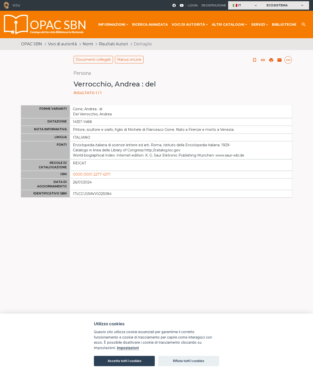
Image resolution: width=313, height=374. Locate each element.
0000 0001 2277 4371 (92, 174)
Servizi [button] (258, 24)
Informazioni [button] (111, 24)
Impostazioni (128, 348)
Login (193, 5)
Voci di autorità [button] (188, 24)
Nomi (88, 44)
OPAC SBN (31, 44)
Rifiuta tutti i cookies (188, 361)
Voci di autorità (62, 44)
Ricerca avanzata (150, 24)
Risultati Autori (113, 44)
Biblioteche (284, 24)
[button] (245, 5)
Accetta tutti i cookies (124, 361)
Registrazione (213, 5)
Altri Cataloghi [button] (228, 24)
